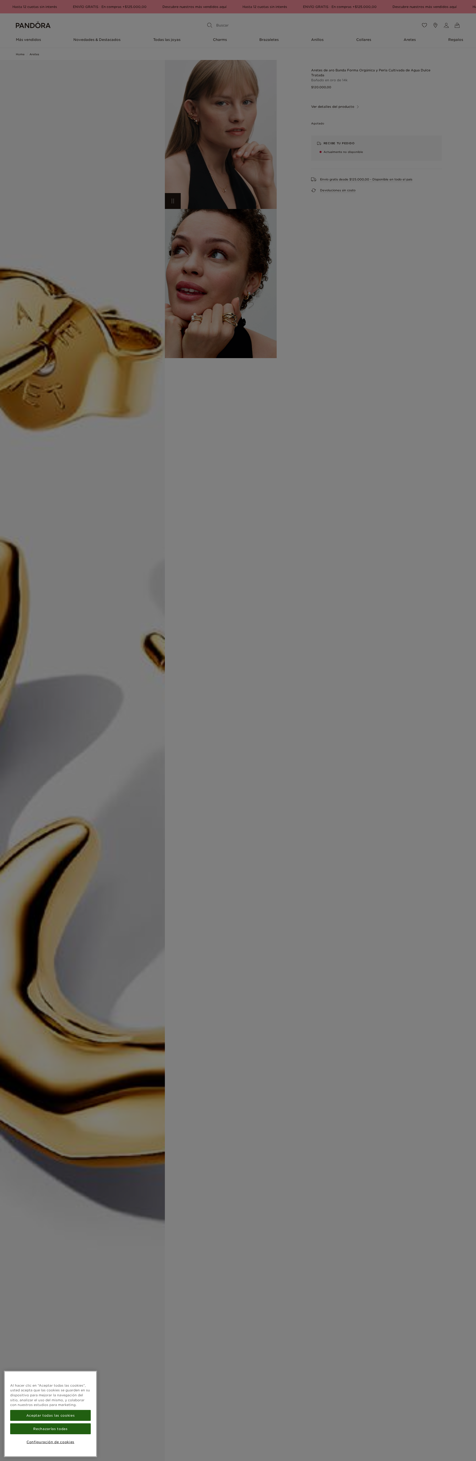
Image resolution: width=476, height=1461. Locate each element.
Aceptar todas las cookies (50, 1415)
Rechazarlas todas (50, 1429)
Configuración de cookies (50, 1442)
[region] (50, 1414)
